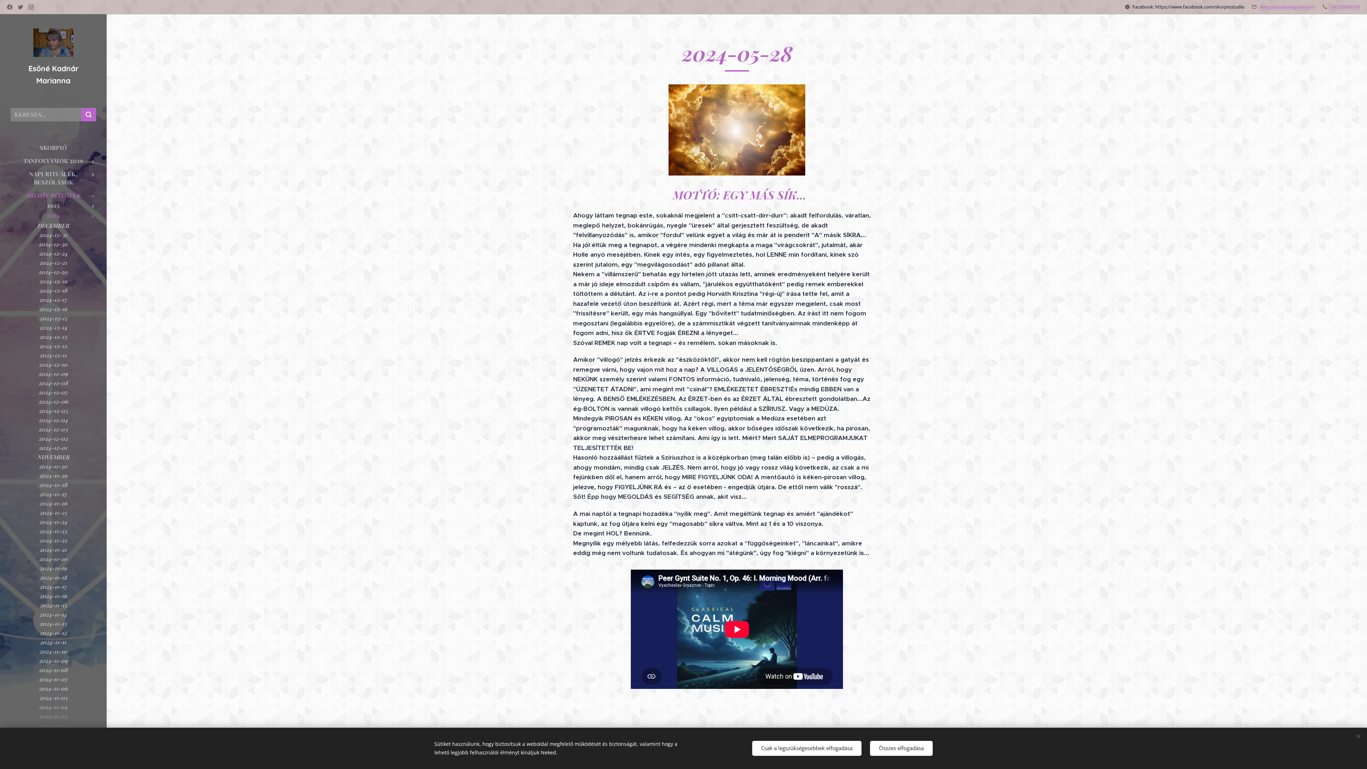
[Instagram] (31, 7)
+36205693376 (1345, 7)
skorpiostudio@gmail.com (1287, 7)
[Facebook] (9, 7)
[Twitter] (20, 7)
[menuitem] (53, 147)
